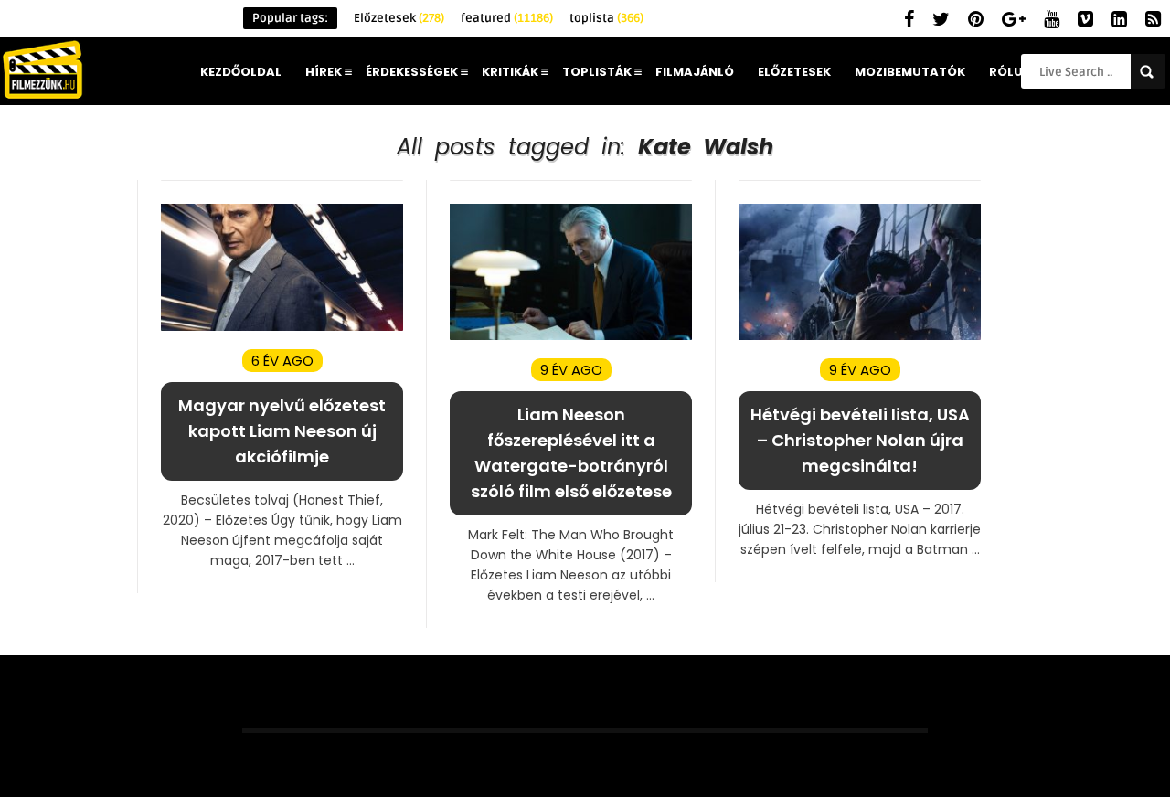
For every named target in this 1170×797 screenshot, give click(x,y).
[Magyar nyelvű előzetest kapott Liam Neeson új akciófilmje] (282, 327)
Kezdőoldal (241, 71)
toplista (606, 18)
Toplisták (597, 71)
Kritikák (510, 71)
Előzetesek (399, 18)
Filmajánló (694, 71)
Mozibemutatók (910, 71)
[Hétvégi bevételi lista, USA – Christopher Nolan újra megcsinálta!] (860, 336)
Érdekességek (412, 71)
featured (507, 18)
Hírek (323, 71)
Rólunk (1014, 71)
